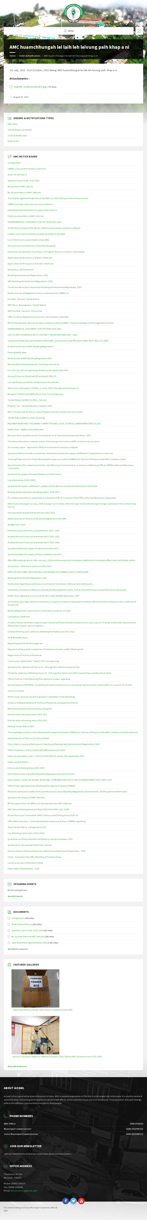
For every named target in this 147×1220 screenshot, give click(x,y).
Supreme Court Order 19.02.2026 (23, 180)
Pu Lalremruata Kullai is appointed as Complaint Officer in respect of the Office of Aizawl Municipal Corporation (62, 497)
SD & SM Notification (17, 637)
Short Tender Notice (17, 174)
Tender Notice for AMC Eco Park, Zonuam (27, 399)
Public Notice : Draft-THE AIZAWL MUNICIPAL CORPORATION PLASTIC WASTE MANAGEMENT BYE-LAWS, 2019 (60, 779)
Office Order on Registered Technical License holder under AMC (38, 316)
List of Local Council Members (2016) (25, 862)
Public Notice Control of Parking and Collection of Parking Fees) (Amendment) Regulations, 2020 (54, 744)
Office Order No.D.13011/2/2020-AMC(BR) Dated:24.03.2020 (36, 750)
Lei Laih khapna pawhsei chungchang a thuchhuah (33, 382)
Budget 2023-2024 (16, 524)
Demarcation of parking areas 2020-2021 (27, 714)
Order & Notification (17, 135)
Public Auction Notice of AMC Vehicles (26, 216)
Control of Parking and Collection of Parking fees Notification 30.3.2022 (41, 631)
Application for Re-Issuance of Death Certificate (30, 263)
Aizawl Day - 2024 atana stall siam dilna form (30, 566)
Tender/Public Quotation (20, 129)
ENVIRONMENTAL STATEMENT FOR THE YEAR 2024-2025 (34, 328)
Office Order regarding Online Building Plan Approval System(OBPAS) (41, 785)
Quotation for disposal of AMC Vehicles (26, 797)
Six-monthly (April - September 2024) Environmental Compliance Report (43, 447)
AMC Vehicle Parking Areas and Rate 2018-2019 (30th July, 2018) (38, 809)
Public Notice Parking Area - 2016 (23, 868)
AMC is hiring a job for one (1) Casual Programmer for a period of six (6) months (45, 411)
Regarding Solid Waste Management (25, 643)
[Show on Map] (139, 31)
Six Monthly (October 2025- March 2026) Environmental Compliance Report (44, 227)
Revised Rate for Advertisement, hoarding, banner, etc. (34, 364)
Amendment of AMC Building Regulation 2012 (30, 358)
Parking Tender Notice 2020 (21, 726)
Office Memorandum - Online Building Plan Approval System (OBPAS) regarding (46, 821)
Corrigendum (14, 162)
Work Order (13, 141)
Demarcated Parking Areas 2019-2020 (26, 767)
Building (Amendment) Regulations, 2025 (28, 275)
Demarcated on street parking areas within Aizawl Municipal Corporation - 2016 (46, 851)
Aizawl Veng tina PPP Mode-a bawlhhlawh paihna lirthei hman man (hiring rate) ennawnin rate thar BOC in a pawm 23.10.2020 (70, 684)
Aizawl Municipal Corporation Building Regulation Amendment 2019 (41, 773)
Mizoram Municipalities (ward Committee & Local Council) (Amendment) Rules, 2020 (49, 435)
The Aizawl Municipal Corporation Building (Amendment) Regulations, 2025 (45, 287)
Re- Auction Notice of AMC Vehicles (24, 192)
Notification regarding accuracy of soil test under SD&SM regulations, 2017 (43, 595)
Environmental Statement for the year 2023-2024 (31, 512)
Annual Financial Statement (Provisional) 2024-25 (32, 376)
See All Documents (18, 949)
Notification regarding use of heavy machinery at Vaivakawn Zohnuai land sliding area (50, 583)
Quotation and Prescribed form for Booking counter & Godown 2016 (40, 839)
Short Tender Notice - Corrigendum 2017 (27, 827)
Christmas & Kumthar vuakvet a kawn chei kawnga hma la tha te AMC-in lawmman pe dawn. (54, 441)
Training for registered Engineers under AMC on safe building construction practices (48, 198)
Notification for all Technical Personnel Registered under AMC (37, 518)
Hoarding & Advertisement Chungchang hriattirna (32, 210)
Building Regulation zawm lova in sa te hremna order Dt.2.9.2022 (39, 610)
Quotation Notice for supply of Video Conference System (34, 554)
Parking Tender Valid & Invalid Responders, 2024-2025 (33, 492)
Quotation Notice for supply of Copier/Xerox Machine (33, 548)
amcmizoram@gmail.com (24, 1190)
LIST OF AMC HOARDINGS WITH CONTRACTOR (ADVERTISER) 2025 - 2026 (42, 334)
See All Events (15, 896)
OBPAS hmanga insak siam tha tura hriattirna (30, 204)
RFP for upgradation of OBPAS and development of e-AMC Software (40, 803)
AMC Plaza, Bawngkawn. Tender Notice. (27, 305)
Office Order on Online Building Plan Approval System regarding (39, 679)
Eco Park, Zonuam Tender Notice (23, 299)
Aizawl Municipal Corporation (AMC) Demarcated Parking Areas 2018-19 (43, 815)
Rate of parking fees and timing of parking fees (30, 708)
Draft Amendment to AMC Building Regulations (30, 346)
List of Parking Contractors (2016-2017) (26, 833)
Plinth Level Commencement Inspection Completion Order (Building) (41, 696)
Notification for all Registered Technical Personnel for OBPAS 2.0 (38, 293)
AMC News (13, 124)
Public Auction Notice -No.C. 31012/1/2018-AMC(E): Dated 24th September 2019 (46, 756)
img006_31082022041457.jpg (30, 86)
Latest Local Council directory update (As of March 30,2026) (36, 233)
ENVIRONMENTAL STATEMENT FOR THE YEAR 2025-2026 (34, 222)
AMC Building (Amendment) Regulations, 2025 (30, 281)
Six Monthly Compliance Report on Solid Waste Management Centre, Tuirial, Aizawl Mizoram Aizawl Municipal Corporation (67, 589)
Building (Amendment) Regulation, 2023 (27, 577)
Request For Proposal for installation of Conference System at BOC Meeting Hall (45, 649)
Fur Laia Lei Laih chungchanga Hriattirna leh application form (38, 370)
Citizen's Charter (16, 690)
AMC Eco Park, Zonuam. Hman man (25, 311)
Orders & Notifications (29, 55)
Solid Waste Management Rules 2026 (29, 942)
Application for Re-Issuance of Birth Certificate (30, 257)
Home (13, 55)
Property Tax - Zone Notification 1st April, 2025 (30, 405)
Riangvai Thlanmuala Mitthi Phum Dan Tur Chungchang (35, 394)
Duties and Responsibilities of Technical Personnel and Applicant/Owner (43, 702)
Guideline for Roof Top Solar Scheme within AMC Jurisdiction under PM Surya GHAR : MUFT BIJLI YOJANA (58, 340)
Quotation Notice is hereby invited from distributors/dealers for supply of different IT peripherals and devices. (60, 453)
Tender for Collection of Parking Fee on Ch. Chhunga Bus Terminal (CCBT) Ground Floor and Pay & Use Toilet (59, 673)
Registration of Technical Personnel (25, 655)
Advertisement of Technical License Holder (28, 738)
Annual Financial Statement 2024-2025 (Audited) (32, 245)
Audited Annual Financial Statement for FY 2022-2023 (34, 536)
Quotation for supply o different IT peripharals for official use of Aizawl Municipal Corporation (53, 486)
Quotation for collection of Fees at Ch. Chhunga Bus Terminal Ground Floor (44, 667)
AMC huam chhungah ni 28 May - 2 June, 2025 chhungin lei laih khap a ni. (43, 388)
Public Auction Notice (18, 762)
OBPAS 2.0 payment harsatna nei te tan (27, 168)
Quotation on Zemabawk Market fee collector (30, 845)
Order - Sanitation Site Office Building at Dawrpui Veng (34, 856)
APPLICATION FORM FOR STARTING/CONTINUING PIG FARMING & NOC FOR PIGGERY (48, 571)
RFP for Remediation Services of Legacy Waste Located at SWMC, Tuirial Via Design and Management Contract (61, 322)
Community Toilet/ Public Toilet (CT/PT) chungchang (33, 661)
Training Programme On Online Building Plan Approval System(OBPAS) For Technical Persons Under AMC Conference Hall (67, 459)
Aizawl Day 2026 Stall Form (21, 269)
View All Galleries (17, 1066)
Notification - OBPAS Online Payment (25, 429)
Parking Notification (17, 352)
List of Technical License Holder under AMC (28, 239)
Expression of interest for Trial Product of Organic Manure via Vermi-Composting (46, 251)
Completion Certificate (19, 616)
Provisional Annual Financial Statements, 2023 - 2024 (33, 530)
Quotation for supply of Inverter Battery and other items (34, 474)
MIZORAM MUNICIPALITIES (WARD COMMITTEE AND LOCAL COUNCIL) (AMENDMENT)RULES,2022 (54, 423)
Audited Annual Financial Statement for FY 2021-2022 (34, 542)
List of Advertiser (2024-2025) (21, 480)
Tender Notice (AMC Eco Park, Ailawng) (26, 417)
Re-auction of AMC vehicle (20, 186)
